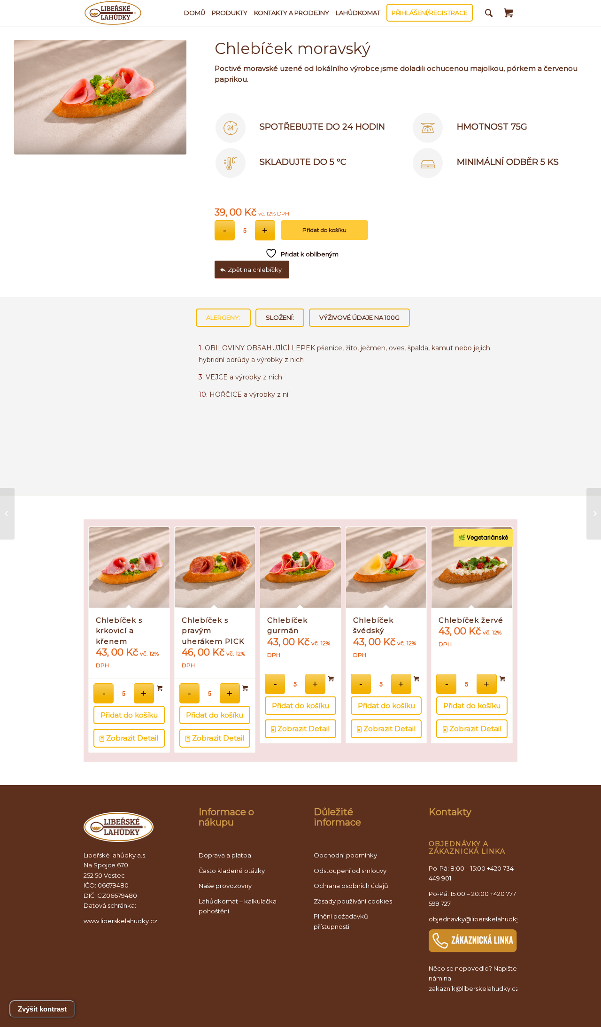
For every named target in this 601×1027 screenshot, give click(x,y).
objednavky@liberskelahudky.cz (478, 919)
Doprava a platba (225, 855)
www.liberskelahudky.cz (120, 921)
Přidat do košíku (324, 229)
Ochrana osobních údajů (351, 885)
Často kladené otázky (232, 870)
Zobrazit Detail (131, 738)
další (499, 610)
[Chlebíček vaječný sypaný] (593, 514)
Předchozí (102, 610)
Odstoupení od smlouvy (350, 870)
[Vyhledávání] (489, 13)
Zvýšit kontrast (42, 1009)
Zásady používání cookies (353, 901)
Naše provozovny (225, 885)
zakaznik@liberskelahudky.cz (474, 988)
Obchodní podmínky (345, 855)
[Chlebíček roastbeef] (7, 514)
